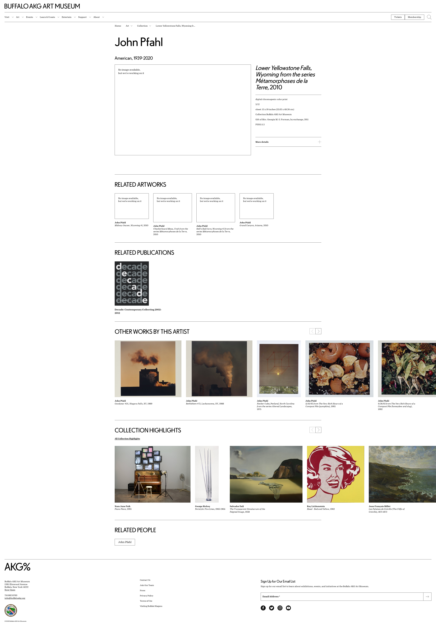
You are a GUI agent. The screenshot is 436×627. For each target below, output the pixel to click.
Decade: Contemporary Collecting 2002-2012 (138, 311)
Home (118, 26)
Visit (7, 17)
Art (17, 17)
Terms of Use (146, 601)
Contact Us (145, 580)
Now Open (10, 590)
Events (29, 17)
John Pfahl (139, 41)
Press (142, 590)
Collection (142, 26)
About (96, 17)
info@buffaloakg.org (15, 598)
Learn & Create (47, 17)
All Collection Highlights (127, 438)
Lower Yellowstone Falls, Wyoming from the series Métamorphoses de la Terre (176, 26)
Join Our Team (147, 585)
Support (82, 17)
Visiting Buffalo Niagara (151, 606)
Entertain (66, 17)
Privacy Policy (146, 595)
